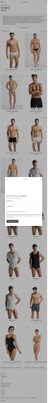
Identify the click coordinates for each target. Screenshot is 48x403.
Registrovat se (12, 221)
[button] (41, 178)
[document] (23, 201)
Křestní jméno (10, 200)
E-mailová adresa (10, 206)
